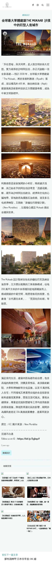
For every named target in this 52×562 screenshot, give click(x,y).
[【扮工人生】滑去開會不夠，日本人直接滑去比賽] (28, 473)
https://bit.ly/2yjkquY (28, 438)
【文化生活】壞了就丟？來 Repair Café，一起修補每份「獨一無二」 (39, 528)
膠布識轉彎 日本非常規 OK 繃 (19, 559)
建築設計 (26, 15)
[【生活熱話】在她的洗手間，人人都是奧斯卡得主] (2, 511)
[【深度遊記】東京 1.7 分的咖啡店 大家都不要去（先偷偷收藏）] (13, 492)
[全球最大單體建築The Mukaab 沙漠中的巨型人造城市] (26, 42)
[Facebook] (33, 4)
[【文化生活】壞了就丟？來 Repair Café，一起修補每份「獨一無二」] (39, 516)
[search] (43, 5)
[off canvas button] (48, 5)
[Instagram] (37, 4)
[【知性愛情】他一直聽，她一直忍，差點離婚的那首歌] (39, 492)
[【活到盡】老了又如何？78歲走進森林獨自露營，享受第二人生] (2, 473)
